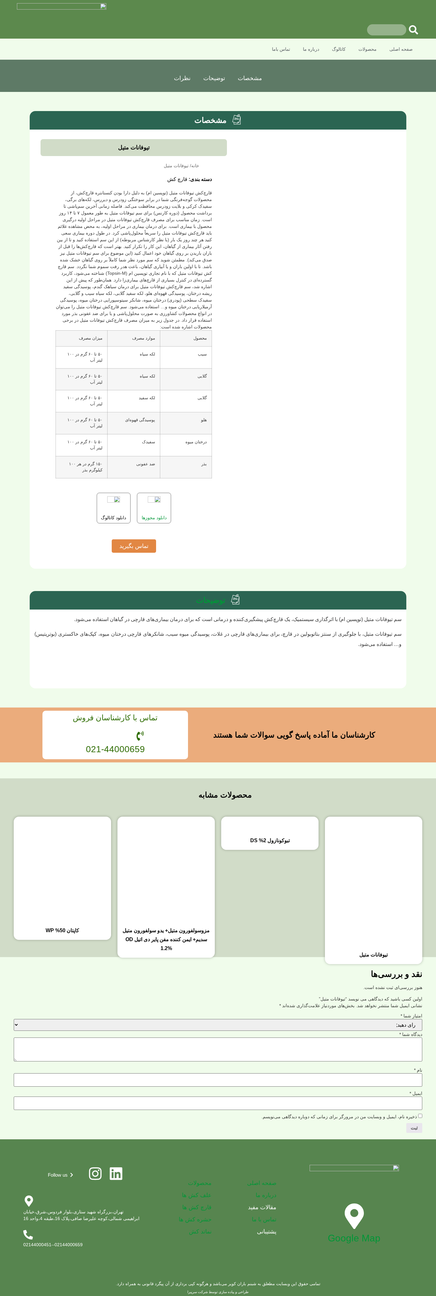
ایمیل (416, 1093)
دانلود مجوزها (154, 517)
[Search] (413, 29)
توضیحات (214, 78)
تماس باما (281, 49)
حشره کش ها (195, 1219)
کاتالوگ (339, 49)
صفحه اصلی (401, 49)
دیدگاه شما (410, 1034)
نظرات (182, 78)
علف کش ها (197, 1195)
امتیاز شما (411, 1016)
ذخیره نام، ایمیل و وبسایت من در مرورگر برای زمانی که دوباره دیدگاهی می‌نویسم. (339, 1116)
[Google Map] (354, 1216)
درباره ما (311, 49)
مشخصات (250, 78)
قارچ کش (177, 179)
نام (418, 1070)
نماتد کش (200, 1231)
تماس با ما (264, 1219)
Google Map (354, 1238)
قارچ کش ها (197, 1207)
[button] (61, 1175)
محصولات (367, 49)
